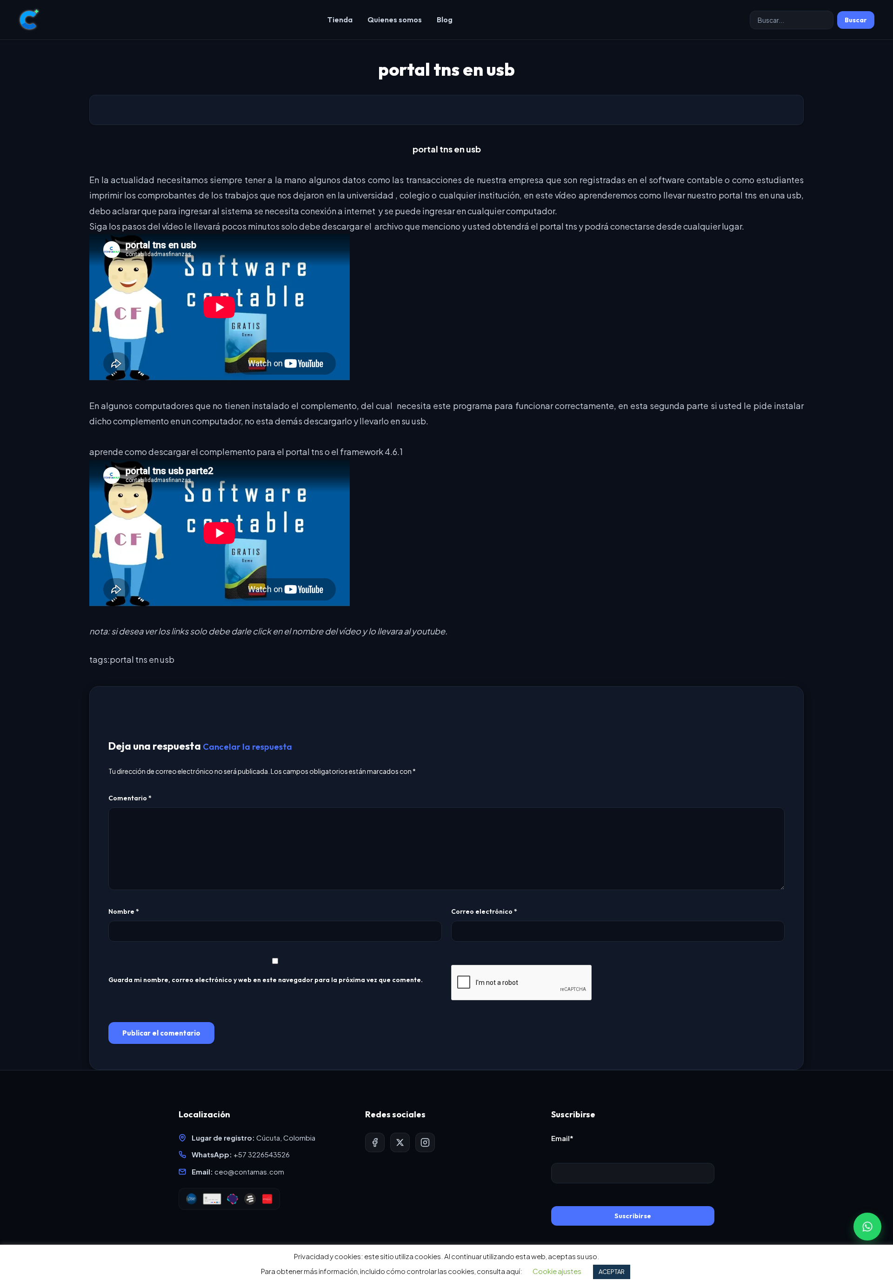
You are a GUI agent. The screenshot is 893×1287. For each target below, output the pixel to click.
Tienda (340, 19)
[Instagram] (425, 1142)
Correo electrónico (484, 911)
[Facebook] (375, 1142)
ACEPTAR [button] (612, 1271)
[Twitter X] (400, 1142)
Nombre (123, 911)
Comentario (130, 798)
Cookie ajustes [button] (557, 1271)
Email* (562, 1138)
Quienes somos (394, 19)
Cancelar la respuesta (247, 746)
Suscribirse (632, 1216)
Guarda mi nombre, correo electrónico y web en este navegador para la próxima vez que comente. (265, 980)
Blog (445, 19)
